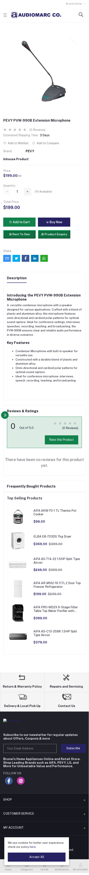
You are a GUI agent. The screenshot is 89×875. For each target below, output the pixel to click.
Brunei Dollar (74, 3)
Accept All (36, 857)
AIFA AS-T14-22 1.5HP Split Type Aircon (56, 560)
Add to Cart (21, 222)
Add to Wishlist (18, 143)
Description (17, 278)
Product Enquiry (55, 234)
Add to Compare (47, 143)
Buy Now (55, 222)
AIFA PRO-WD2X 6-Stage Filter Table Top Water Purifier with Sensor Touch (55, 609)
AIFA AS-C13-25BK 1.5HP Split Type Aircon (55, 633)
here (33, 846)
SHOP (7, 799)
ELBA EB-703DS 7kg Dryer (52, 536)
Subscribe (73, 748)
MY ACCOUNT (13, 827)
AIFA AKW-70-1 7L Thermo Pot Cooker (55, 512)
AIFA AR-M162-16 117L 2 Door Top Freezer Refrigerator (57, 584)
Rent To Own (21, 234)
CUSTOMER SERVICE (18, 813)
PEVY (30, 151)
